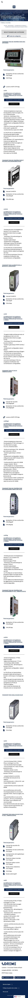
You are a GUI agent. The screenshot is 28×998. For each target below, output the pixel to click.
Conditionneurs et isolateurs (12, 93)
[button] (14, 7)
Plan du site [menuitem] (5, 992)
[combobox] (14, 2)
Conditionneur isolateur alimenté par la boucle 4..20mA (13, 95)
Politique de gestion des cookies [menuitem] (10, 988)
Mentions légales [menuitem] (6, 984)
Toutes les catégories (15, 36)
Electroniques (8, 94)
